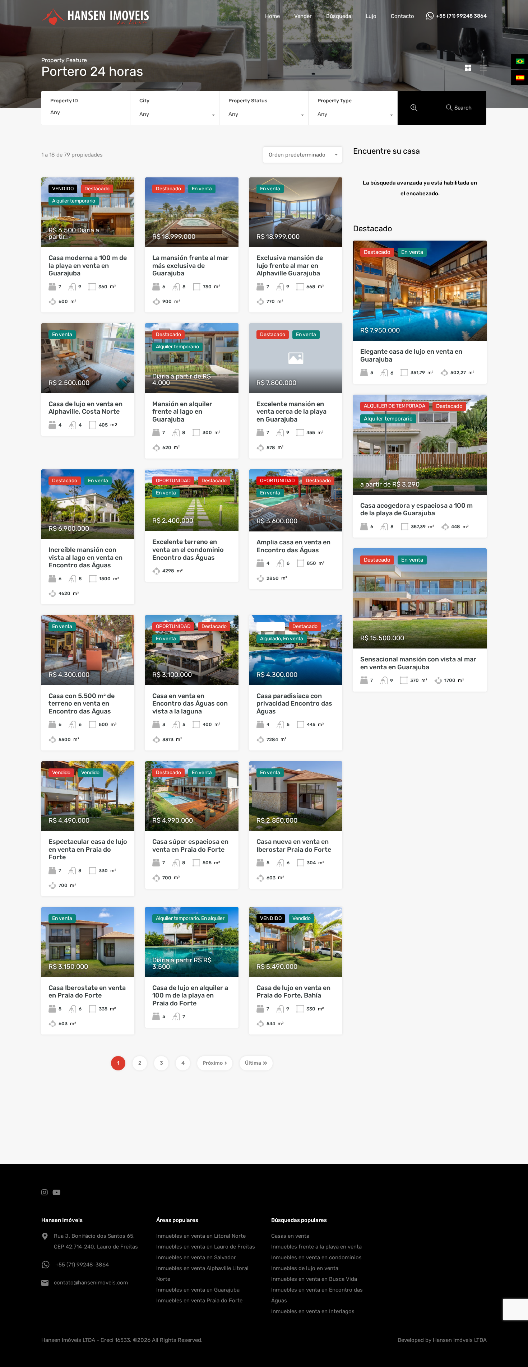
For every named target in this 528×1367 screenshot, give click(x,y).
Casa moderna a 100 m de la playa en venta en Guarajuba (87, 265)
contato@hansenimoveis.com (91, 1282)
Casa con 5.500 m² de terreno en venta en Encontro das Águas (81, 703)
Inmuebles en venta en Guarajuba (198, 1290)
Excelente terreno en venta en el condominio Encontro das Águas (188, 549)
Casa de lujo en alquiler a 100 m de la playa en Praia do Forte (190, 995)
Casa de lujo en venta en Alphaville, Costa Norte (85, 408)
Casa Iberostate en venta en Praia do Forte (87, 992)
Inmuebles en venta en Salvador (196, 1257)
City (144, 101)
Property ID (64, 101)
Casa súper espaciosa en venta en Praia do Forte (190, 846)
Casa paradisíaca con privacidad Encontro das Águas (294, 703)
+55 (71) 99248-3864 (82, 1264)
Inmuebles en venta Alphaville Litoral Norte (202, 1273)
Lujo (371, 16)
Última (253, 1063)
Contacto (402, 16)
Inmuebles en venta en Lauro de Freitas (205, 1246)
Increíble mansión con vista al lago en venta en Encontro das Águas (85, 557)
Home (272, 16)
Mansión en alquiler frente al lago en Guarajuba (182, 411)
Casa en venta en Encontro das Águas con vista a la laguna (190, 703)
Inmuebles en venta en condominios (316, 1257)
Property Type (335, 101)
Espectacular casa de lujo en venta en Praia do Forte (87, 849)
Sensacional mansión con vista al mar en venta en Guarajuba (418, 663)
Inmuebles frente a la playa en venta (316, 1246)
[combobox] (174, 116)
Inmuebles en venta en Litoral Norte (201, 1236)
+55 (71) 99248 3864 (461, 16)
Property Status (247, 101)
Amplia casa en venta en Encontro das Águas (293, 546)
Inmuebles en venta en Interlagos (313, 1311)
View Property (420, 321)
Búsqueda (338, 16)
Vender (303, 16)
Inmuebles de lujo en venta (304, 1268)
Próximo (213, 1063)
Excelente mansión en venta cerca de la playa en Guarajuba (291, 411)
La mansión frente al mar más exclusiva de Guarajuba (190, 265)
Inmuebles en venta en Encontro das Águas (317, 1295)
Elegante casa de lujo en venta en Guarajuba (411, 355)
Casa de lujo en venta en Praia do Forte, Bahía (293, 992)
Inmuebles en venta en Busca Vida (314, 1279)
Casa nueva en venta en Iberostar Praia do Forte (293, 846)
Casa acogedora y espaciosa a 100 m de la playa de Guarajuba (416, 509)
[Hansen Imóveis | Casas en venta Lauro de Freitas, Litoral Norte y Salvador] (95, 22)
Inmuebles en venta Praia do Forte (199, 1300)
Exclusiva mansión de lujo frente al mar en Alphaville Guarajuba (289, 265)
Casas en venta (290, 1236)
